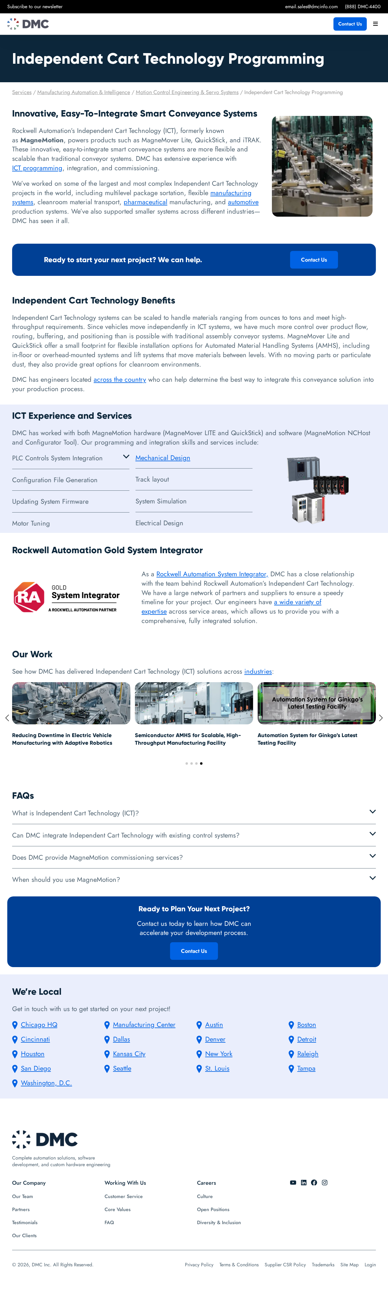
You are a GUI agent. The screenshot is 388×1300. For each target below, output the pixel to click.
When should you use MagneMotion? (66, 879)
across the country (120, 379)
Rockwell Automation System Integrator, (212, 574)
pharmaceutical (145, 202)
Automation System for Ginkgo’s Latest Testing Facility (185, 739)
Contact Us (350, 23)
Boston (306, 1024)
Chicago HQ (39, 1024)
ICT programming (37, 168)
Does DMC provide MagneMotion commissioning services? (97, 857)
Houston (33, 1053)
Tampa (306, 1068)
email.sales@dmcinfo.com (311, 6)
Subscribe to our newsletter (34, 6)
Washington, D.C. (46, 1083)
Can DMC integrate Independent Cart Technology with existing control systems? (125, 835)
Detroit (306, 1039)
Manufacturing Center (144, 1024)
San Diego (36, 1068)
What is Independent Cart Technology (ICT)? (75, 813)
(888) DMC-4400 (363, 6)
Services (22, 92)
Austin (214, 1024)
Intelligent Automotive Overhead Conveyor (313, 735)
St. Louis (217, 1068)
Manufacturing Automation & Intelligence (83, 92)
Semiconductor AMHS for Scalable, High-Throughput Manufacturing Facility (65, 739)
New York (218, 1053)
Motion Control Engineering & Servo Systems (187, 92)
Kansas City (129, 1053)
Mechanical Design (162, 457)
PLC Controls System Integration (57, 458)
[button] (187, 763)
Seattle (122, 1068)
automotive (243, 202)
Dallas (121, 1039)
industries (258, 671)
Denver (215, 1039)
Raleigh (308, 1053)
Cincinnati (35, 1039)
